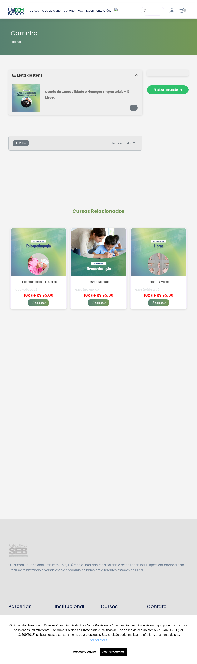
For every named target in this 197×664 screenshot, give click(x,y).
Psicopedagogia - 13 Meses (39, 281)
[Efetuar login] (172, 11)
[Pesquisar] (144, 11)
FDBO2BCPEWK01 (87, 289)
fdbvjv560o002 (25, 289)
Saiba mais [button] (98, 640)
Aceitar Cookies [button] (113, 651)
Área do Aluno (51, 10)
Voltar (21, 143)
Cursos (34, 10)
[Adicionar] (38, 302)
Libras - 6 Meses (158, 281)
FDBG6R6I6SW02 (146, 289)
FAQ (80, 10)
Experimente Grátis (98, 10)
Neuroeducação (98, 281)
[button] (181, 11)
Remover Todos (122, 143)
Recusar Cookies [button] (84, 651)
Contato (69, 10)
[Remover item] (134, 108)
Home (16, 42)
